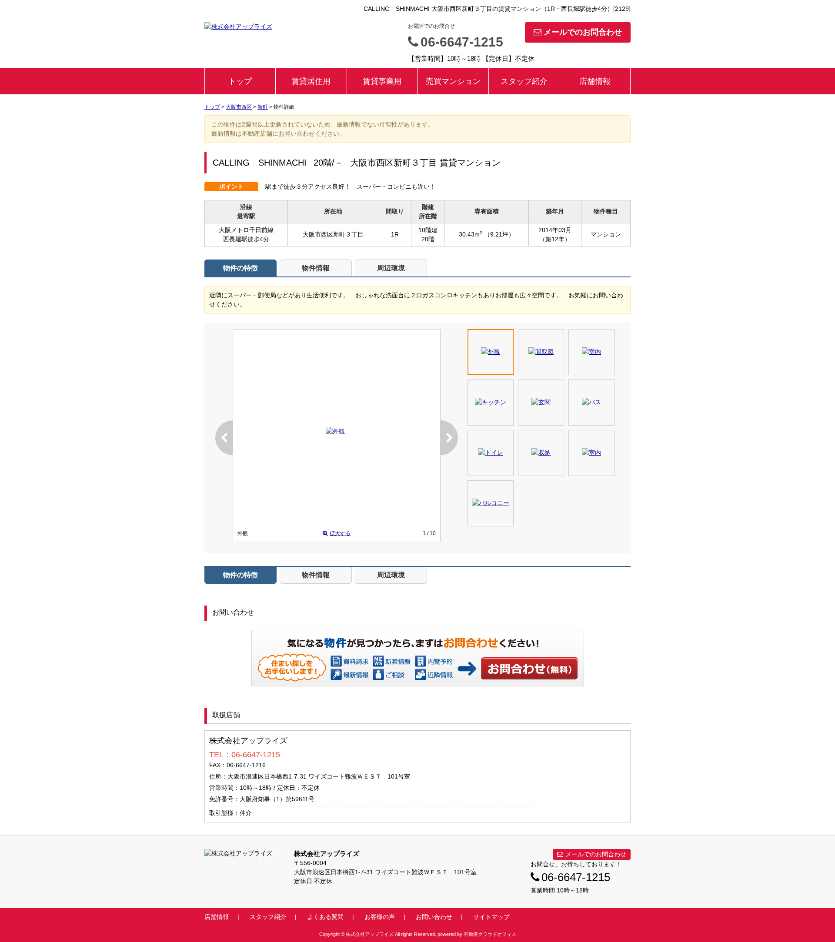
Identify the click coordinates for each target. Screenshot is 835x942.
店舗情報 (595, 81)
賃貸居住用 (311, 81)
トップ (240, 81)
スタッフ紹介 (524, 81)
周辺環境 (391, 268)
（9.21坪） (499, 234)
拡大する (340, 533)
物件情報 (316, 268)
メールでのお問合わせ (583, 32)
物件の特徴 (240, 268)
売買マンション (453, 81)
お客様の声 (379, 916)
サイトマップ (491, 916)
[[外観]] (335, 431)
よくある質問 (325, 916)
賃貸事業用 (382, 81)
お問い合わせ (530, 668)
